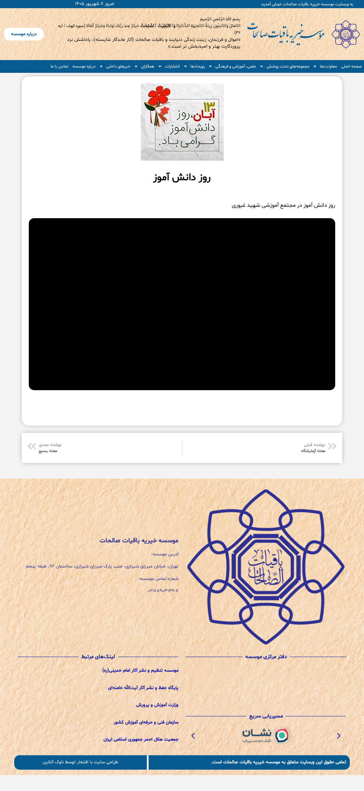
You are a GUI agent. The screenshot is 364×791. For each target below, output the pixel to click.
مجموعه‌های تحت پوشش (288, 66)
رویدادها (198, 66)
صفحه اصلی (351, 66)
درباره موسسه (84, 66)
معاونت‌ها (328, 66)
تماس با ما (59, 66)
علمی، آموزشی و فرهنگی (235, 66)
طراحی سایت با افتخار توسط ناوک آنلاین (80, 762)
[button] (339, 735)
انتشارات (172, 66)
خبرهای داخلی (118, 66)
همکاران (147, 66)
